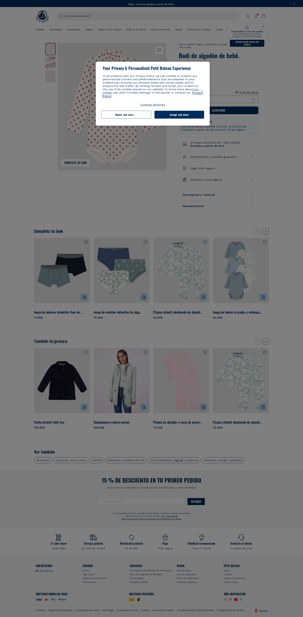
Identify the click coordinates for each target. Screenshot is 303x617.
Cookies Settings (152, 104)
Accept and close (179, 114)
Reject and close (124, 114)
